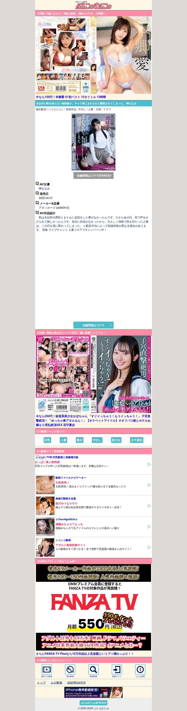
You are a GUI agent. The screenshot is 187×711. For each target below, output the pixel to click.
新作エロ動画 (46, 676)
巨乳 (47, 440)
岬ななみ (44, 188)
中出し (97, 440)
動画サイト (116, 676)
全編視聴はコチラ (93, 325)
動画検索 (93, 676)
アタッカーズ (47, 207)
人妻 (63, 440)
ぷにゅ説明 (140, 676)
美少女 (116, 440)
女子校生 (137, 440)
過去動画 (70, 676)
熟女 (80, 440)
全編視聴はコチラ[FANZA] (93, 175)
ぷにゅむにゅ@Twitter (93, 702)
